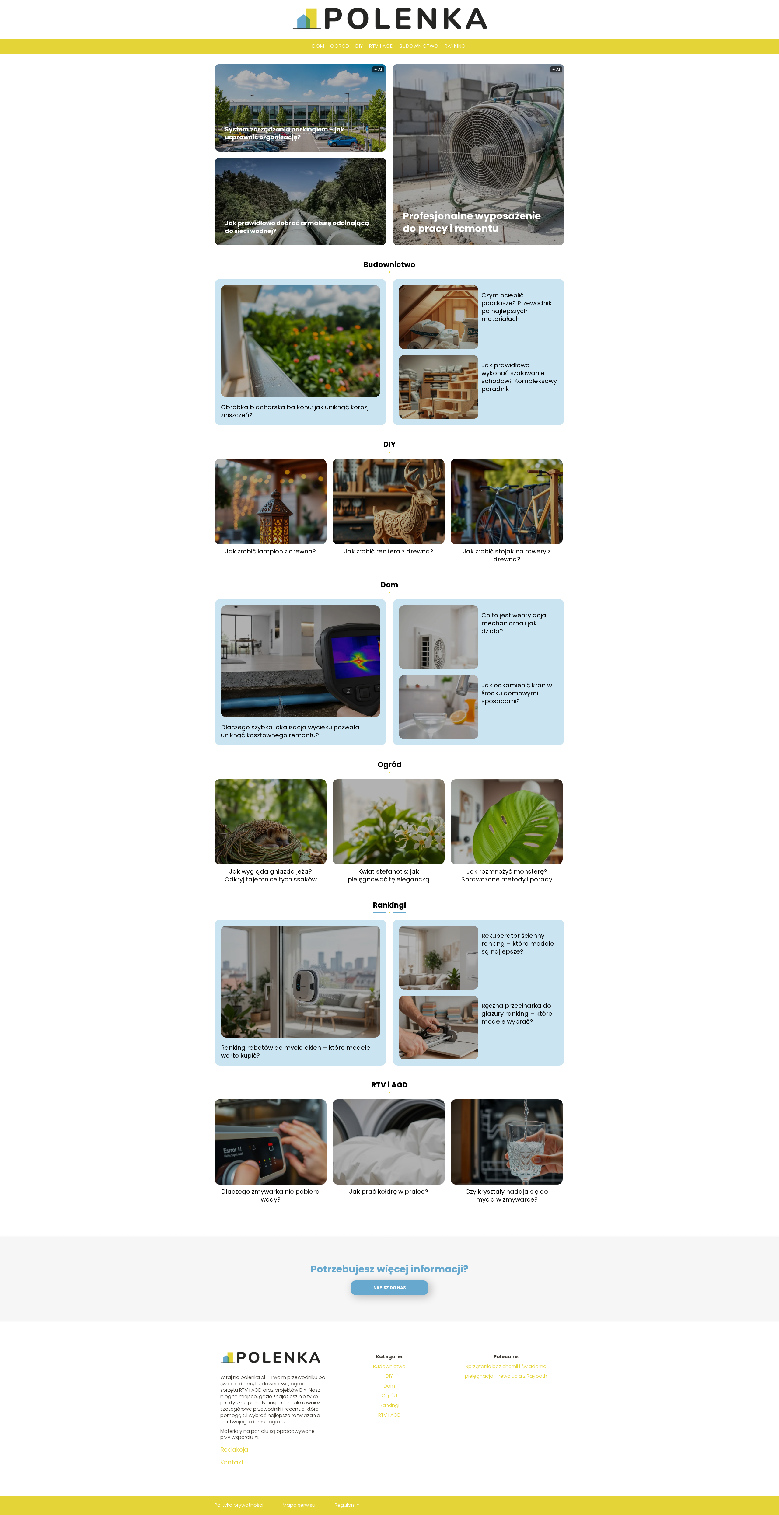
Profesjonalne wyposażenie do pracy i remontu (472, 222)
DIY (359, 46)
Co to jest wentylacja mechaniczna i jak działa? (513, 623)
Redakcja (234, 1450)
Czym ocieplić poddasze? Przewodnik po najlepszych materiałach (516, 307)
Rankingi (456, 46)
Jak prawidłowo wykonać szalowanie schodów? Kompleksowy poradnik (519, 377)
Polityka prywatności (239, 1505)
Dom (318, 46)
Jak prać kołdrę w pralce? (388, 1192)
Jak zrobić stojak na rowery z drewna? (506, 555)
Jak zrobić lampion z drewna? (270, 551)
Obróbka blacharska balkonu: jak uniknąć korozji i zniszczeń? (296, 411)
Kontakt (232, 1462)
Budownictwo (419, 46)
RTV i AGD (381, 46)
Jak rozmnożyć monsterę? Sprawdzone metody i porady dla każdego (506, 875)
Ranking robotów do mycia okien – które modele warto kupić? (295, 1051)
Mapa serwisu (299, 1505)
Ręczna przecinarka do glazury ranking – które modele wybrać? (516, 1013)
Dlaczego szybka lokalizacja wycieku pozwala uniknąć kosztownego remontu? (290, 731)
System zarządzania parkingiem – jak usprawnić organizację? (284, 133)
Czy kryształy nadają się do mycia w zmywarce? (506, 1195)
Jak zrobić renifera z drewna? (388, 551)
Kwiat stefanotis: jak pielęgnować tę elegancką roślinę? (389, 875)
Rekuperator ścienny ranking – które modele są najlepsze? (517, 943)
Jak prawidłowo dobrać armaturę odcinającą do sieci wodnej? (297, 227)
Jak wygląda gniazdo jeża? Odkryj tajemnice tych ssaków (271, 875)
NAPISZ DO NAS (389, 1288)
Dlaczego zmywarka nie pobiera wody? (270, 1195)
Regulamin (347, 1505)
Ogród (339, 46)
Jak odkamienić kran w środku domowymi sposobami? (516, 693)
